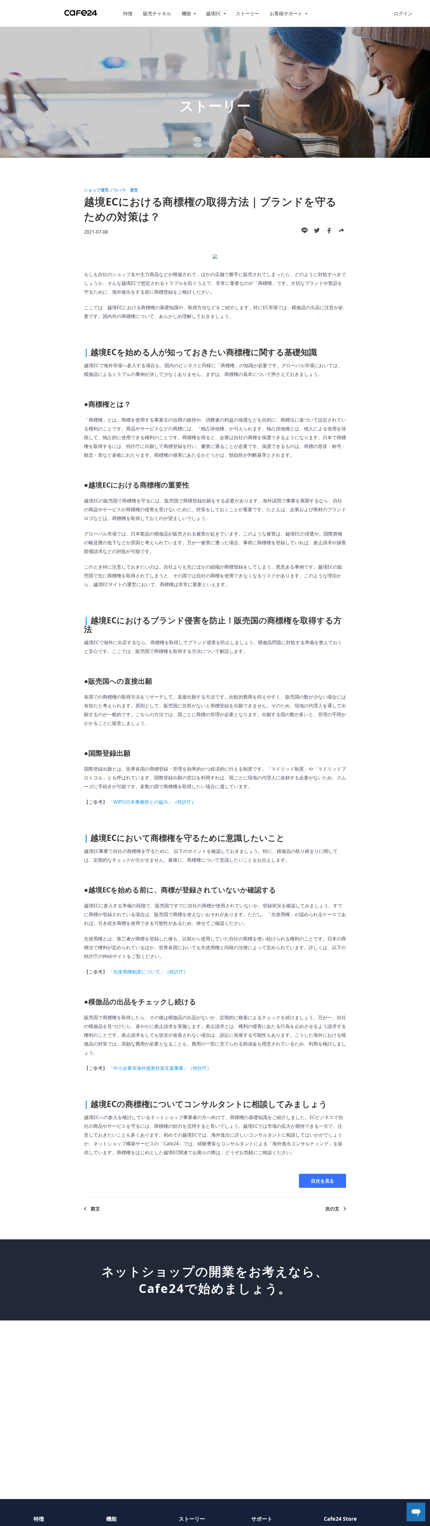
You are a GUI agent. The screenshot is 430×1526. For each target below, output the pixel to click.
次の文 (332, 1208)
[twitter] (316, 230)
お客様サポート (286, 13)
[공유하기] (341, 230)
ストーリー (247, 13)
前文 (95, 1208)
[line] (304, 230)
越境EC (213, 13)
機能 (186, 13)
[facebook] (329, 230)
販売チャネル (157, 13)
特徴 (128, 13)
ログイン (403, 13)
